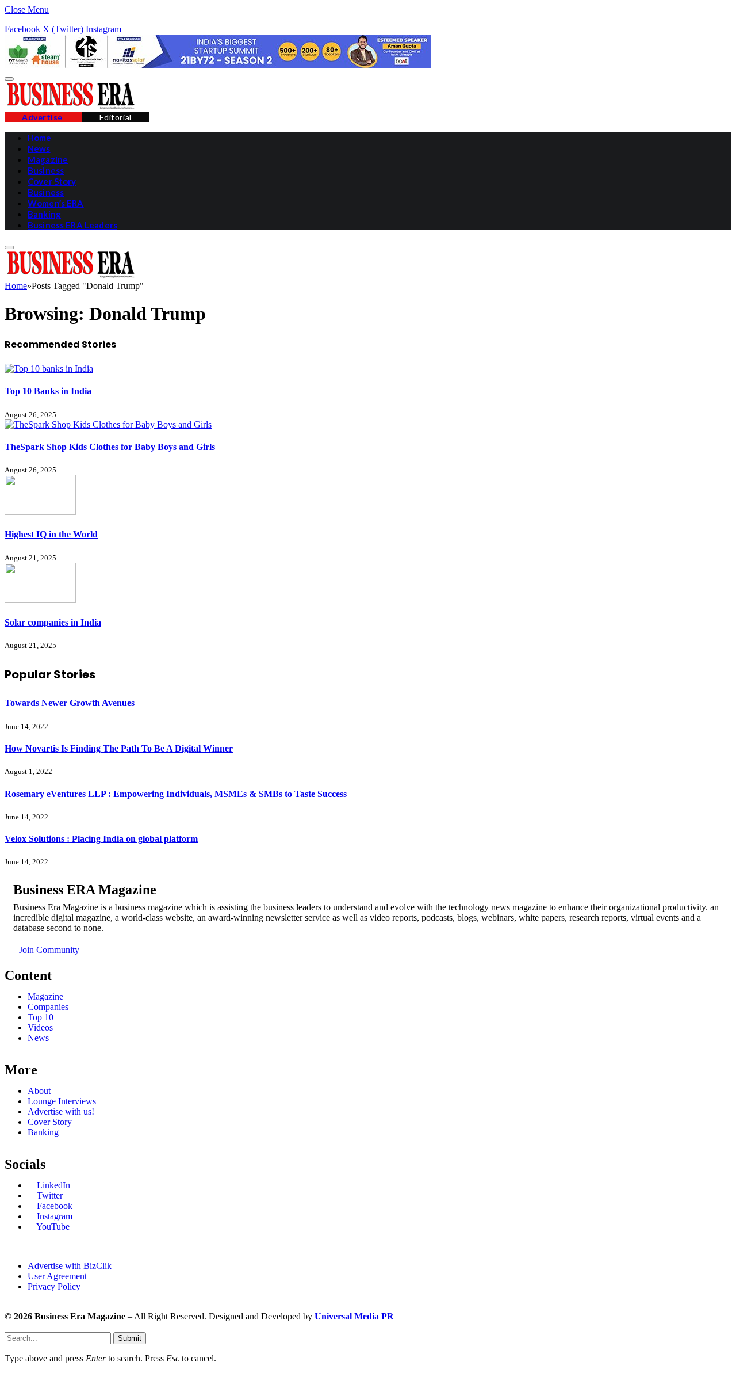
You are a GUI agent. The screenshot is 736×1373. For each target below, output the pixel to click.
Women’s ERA (56, 203)
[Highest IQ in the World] (40, 512)
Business (46, 170)
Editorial (115, 117)
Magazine (48, 159)
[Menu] (9, 79)
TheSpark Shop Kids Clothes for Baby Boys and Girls (110, 447)
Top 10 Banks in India (48, 391)
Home (40, 137)
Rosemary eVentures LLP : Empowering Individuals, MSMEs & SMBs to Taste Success (176, 794)
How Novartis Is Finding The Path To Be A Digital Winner (119, 748)
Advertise (43, 117)
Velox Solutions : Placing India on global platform (101, 839)
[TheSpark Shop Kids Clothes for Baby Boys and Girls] (108, 424)
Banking (44, 214)
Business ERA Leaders (72, 225)
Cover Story (52, 181)
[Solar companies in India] (40, 600)
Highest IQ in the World (51, 534)
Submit (129, 1338)
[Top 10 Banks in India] (49, 368)
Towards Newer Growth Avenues (70, 703)
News (39, 148)
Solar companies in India (53, 622)
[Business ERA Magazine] (70, 107)
